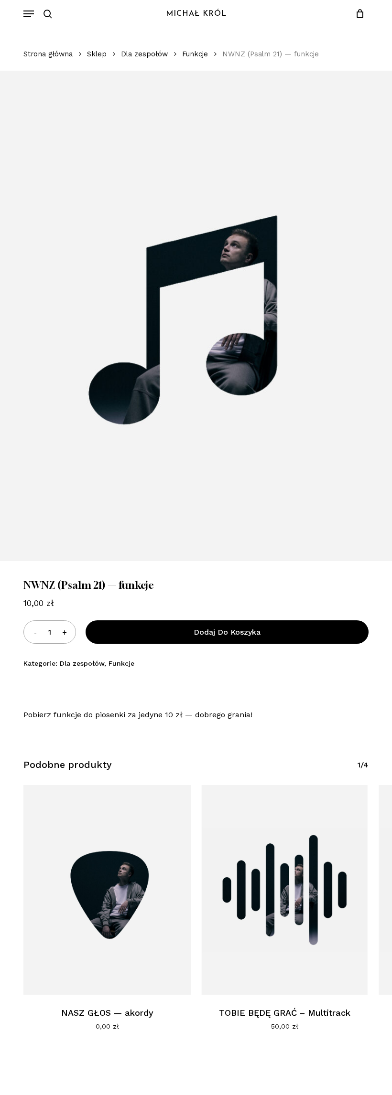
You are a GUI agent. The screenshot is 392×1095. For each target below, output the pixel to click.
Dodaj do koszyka (227, 632)
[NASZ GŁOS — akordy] (107, 889)
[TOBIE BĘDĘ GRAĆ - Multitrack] (285, 889)
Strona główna (48, 54)
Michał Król (196, 14)
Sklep (97, 54)
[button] (28, 14)
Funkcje (195, 54)
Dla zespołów (144, 54)
